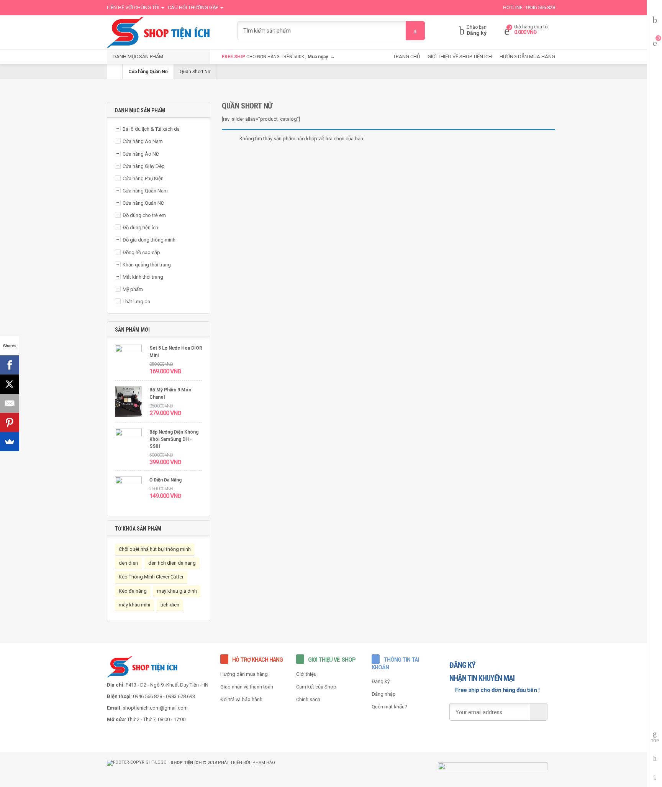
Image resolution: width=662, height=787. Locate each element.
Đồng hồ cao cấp (141, 252)
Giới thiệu (306, 674)
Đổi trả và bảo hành (241, 699)
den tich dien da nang (172, 563)
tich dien (170, 605)
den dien (128, 563)
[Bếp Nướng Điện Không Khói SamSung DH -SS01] (128, 444)
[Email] (9, 403)
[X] (9, 384)
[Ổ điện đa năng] (128, 492)
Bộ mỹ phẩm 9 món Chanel (170, 393)
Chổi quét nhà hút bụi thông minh (155, 549)
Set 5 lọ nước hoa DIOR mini (175, 351)
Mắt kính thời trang (143, 277)
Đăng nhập (384, 694)
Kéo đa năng (133, 591)
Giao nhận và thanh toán (246, 687)
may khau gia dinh (177, 591)
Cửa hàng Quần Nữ (148, 71)
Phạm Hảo (263, 762)
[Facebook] (9, 365)
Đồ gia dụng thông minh (149, 240)
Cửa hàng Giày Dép (144, 166)
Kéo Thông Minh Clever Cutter (151, 577)
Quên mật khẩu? (389, 707)
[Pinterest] (9, 422)
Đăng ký (477, 33)
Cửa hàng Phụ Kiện (143, 178)
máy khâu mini (134, 605)
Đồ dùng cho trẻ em (144, 215)
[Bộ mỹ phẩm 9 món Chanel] (128, 402)
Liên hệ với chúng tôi (134, 7)
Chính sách (308, 699)
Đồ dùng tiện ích (140, 227)
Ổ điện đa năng (165, 480)
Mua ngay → (321, 56)
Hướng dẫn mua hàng (244, 674)
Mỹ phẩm (133, 289)
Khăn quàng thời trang (147, 265)
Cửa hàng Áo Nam (143, 141)
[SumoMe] (9, 441)
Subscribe (538, 711)
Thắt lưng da (136, 301)
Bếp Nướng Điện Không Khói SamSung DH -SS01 (173, 439)
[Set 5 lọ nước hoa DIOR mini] (128, 360)
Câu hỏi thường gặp (194, 7)
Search (415, 30)
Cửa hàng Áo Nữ (141, 154)
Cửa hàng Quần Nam (145, 191)
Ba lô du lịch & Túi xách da (151, 129)
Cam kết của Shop (316, 687)
